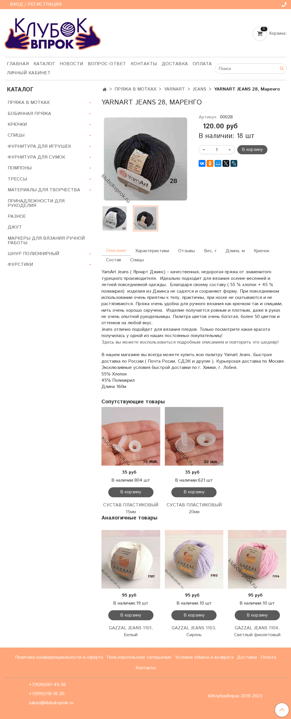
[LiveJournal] (233, 163)
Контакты (144, 64)
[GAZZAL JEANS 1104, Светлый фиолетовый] (257, 559)
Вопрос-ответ (107, 64)
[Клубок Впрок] (53, 34)
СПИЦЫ (16, 135)
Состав (113, 260)
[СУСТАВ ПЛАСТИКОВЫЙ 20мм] (194, 436)
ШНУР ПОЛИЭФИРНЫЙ (33, 253)
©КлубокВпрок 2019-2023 (235, 696)
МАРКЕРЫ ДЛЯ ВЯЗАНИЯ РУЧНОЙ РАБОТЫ (46, 240)
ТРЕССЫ (17, 179)
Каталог (44, 64)
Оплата (202, 64)
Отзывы (186, 251)
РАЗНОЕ (17, 216)
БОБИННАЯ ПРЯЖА (29, 113)
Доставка (175, 64)
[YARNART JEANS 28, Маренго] (145, 159)
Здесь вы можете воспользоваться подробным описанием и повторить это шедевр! (190, 342)
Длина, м (235, 251)
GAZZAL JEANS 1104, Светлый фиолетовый (257, 631)
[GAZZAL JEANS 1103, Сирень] (194, 559)
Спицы (137, 260)
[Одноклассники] (210, 163)
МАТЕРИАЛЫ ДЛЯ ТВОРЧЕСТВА (44, 190)
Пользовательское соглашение (139, 657)
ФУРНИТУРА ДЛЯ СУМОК (36, 157)
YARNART (174, 89)
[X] (226, 163)
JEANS (199, 89)
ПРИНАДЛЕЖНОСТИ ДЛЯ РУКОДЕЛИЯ (36, 203)
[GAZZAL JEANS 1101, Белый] (130, 559)
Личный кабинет (29, 73)
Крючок (261, 251)
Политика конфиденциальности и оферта (59, 657)
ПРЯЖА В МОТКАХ (135, 89)
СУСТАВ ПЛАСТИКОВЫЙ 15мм (130, 508)
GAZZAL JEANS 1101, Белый (131, 631)
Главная (18, 64)
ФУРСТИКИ (20, 264)
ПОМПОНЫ (20, 168)
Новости (71, 64)
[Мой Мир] (218, 163)
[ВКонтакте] (202, 163)
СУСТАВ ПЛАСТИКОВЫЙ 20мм (194, 508)
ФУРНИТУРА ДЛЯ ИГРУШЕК (39, 146)
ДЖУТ (15, 227)
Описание (116, 250)
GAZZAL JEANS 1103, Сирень (194, 631)
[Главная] (105, 90)
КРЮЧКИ (17, 124)
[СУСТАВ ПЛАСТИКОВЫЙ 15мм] (130, 436)
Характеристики (152, 251)
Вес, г (210, 251)
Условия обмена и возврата (204, 657)
